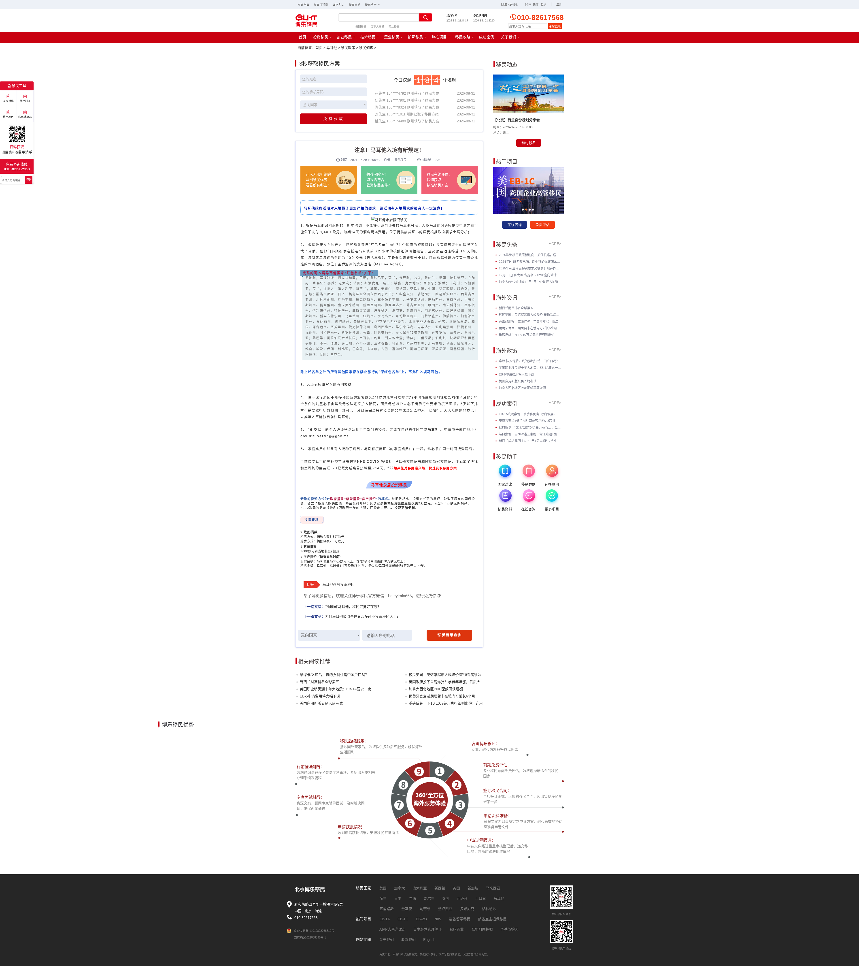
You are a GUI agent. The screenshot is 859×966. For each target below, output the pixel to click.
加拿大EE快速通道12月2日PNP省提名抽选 (528, 282)
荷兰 (383, 898)
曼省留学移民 (459, 919)
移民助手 (373, 4)
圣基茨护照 (509, 929)
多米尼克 (467, 909)
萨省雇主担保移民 (492, 919)
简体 (528, 4)
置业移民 (391, 37)
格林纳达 (489, 909)
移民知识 (366, 48)
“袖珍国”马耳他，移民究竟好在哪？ (353, 607)
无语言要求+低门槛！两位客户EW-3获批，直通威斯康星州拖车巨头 (530, 420)
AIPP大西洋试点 (392, 929)
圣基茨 (406, 909)
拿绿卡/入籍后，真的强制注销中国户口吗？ (334, 675)
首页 (302, 37)
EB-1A (384, 919)
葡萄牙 (425, 909)
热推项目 (439, 37)
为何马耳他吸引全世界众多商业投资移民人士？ (362, 616)
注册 (558, 4)
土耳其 (480, 898)
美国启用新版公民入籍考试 (321, 703)
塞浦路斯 (386, 909)
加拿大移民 (377, 26)
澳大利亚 (419, 888)
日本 (397, 898)
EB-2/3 (421, 919)
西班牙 (462, 898)
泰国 (445, 898)
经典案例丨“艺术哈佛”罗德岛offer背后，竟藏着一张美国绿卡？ (530, 427)
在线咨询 (514, 225)
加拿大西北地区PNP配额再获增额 (436, 689)
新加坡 (473, 888)
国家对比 (338, 4)
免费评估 (542, 225)
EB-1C (403, 919)
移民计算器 (321, 4)
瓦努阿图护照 (482, 929)
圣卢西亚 (445, 909)
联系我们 (408, 940)
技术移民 (368, 37)
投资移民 (320, 37)
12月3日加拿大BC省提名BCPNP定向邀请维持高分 (530, 275)
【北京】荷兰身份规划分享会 (516, 120)
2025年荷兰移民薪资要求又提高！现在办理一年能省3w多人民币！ (530, 268)
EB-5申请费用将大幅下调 (320, 696)
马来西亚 (493, 888)
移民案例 (354, 4)
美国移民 (360, 26)
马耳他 (331, 48)
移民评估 (303, 4)
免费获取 (333, 119)
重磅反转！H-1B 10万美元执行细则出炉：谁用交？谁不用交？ (446, 704)
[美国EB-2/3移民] (528, 190)
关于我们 (508, 37)
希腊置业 (456, 929)
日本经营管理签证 (427, 929)
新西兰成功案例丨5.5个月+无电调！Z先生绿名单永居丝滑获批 (530, 441)
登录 (543, 4)
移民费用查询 (449, 635)
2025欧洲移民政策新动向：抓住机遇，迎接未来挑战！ (530, 255)
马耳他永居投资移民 (338, 584)
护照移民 (415, 37)
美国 (383, 888)
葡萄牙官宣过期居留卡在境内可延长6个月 (442, 696)
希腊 (412, 898)
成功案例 (486, 37)
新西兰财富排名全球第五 (319, 682)
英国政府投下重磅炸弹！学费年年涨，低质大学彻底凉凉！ (444, 683)
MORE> (555, 244)
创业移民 (344, 37)
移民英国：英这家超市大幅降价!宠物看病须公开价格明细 (445, 675)
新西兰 (439, 888)
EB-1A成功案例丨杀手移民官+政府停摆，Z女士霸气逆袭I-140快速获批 (530, 414)
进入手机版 (511, 4)
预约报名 (528, 143)
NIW (437, 919)
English (429, 940)
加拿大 (399, 888)
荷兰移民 (394, 26)
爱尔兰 (429, 898)
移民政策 (348, 48)
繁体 (536, 4)
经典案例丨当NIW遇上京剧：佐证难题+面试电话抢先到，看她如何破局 (530, 434)
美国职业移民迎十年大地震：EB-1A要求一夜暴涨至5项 (335, 690)
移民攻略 (462, 37)
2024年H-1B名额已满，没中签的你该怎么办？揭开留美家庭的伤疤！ (530, 261)
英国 (456, 888)
